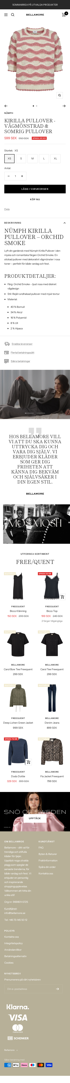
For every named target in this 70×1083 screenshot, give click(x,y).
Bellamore (18, 665)
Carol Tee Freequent (52, 669)
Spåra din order (47, 867)
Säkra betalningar (20, 361)
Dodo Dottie (18, 776)
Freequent (18, 606)
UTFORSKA (35, 406)
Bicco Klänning (18, 611)
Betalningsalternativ (15, 956)
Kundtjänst (10, 908)
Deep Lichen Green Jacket (18, 722)
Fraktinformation (48, 860)
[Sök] (12, 14)
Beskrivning (12, 222)
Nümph (8, 113)
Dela (7, 209)
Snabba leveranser (22, 344)
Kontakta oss (46, 873)
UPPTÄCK (35, 818)
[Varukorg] (64, 15)
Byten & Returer (48, 854)
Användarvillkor (13, 949)
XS (9, 158)
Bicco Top (51, 611)
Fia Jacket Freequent (52, 776)
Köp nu (35, 199)
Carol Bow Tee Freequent (18, 669)
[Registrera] (57, 989)
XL (55, 158)
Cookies (8, 962)
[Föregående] (5, 106)
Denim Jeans (52, 722)
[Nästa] (64, 106)
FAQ (41, 847)
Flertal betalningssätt (22, 352)
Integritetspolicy (13, 943)
